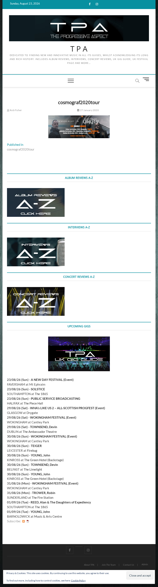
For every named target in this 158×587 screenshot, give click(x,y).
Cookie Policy (78, 580)
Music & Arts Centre (48, 516)
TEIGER (36, 446)
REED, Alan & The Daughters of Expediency (61, 502)
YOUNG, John (40, 455)
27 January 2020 (89, 110)
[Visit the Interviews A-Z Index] (36, 240)
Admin (145, 564)
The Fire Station (42, 497)
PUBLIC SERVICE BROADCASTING (55, 398)
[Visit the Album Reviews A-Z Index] (36, 190)
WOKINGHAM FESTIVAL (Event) (53, 417)
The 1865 (41, 394)
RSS (23, 521)
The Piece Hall (33, 403)
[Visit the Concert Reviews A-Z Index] (36, 289)
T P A (78, 48)
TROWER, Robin (43, 493)
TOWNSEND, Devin (43, 427)
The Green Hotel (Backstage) (44, 460)
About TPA (89, 564)
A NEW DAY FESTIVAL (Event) (52, 379)
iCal (28, 521)
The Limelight (33, 469)
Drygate (32, 413)
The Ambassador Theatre (40, 431)
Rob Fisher (15, 110)
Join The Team (109, 564)
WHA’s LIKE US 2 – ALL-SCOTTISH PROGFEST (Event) (67, 408)
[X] (78, 546)
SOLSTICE (38, 389)
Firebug (32, 450)
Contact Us (128, 564)
